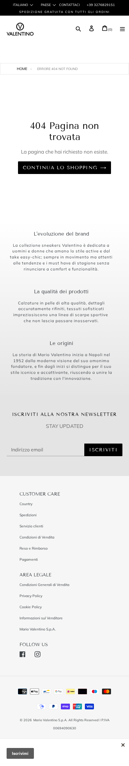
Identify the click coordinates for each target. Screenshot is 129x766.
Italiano (20, 5)
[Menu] (122, 29)
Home (22, 68)
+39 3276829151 (100, 5)
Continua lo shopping (60, 167)
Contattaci (69, 5)
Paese (46, 5)
